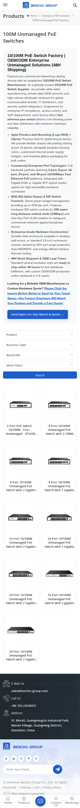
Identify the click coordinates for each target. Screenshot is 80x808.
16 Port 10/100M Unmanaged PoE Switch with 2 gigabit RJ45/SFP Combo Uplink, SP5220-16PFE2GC (59, 599)
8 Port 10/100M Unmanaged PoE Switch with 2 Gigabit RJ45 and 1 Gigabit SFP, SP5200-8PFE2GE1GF (59, 486)
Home (33, 15)
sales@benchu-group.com (29, 691)
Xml (37, 787)
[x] (36, 758)
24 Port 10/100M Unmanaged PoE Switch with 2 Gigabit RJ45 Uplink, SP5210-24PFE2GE (59, 543)
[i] (14, 758)
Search (40, 375)
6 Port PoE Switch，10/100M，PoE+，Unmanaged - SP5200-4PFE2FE (21, 430)
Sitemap (25, 787)
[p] (29, 758)
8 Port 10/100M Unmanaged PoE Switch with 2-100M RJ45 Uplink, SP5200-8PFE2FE (59, 430)
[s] (21, 758)
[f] (6, 758)
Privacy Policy (52, 787)
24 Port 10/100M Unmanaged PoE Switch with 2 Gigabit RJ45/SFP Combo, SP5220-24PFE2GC (20, 655)
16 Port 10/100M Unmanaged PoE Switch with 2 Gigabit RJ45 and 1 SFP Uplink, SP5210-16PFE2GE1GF (20, 543)
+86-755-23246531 (23, 706)
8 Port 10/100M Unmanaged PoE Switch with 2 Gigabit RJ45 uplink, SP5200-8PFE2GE (20, 486)
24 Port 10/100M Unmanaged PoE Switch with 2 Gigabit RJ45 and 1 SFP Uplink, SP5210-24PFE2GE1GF (20, 599)
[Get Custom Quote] (40, 801)
